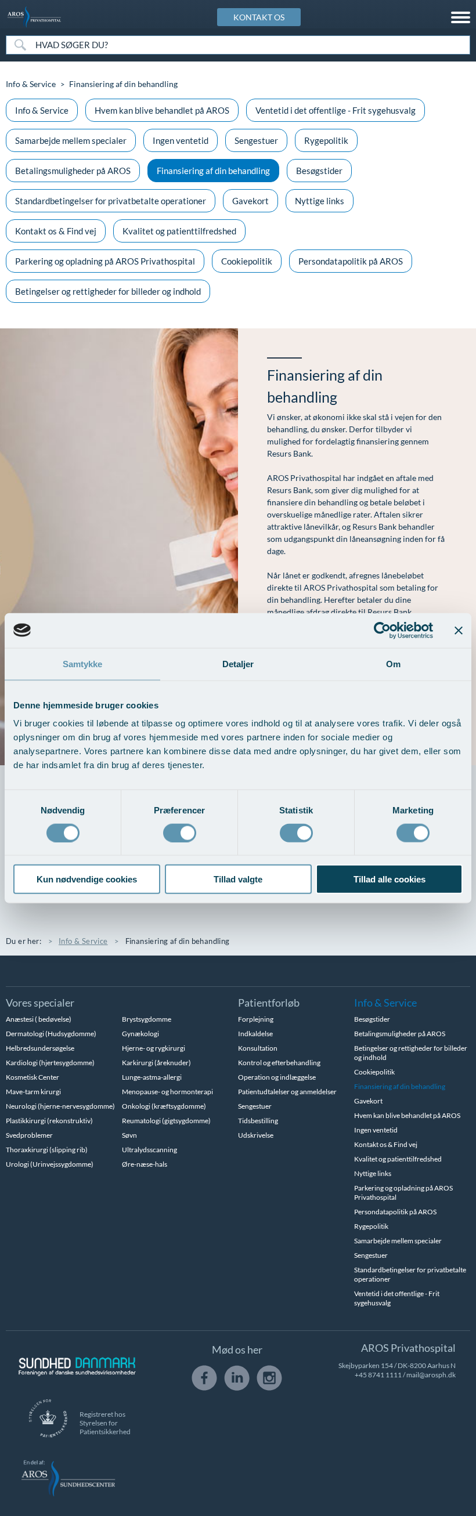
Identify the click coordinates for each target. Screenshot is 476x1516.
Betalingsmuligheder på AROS (73, 170)
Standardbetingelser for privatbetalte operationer (110, 201)
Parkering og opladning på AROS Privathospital (105, 261)
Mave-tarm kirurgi (33, 1091)
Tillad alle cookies (389, 879)
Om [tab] (393, 663)
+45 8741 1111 (378, 1374)
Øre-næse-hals (144, 1164)
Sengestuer (256, 140)
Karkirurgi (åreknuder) (156, 1062)
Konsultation (257, 1048)
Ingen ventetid (180, 140)
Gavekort (250, 201)
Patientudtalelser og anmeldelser (287, 1091)
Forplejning (255, 1019)
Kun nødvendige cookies (87, 879)
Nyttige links (319, 201)
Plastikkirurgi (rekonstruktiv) (49, 1120)
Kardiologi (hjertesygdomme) (50, 1062)
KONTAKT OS (258, 17)
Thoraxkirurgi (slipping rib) (47, 1149)
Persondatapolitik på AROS (350, 261)
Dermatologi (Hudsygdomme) (51, 1033)
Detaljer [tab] (238, 663)
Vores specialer (40, 1002)
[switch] (179, 831)
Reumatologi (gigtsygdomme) (166, 1120)
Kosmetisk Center (32, 1077)
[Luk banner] (459, 630)
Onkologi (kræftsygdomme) (164, 1106)
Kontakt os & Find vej (55, 231)
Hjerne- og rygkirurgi (153, 1048)
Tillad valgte (238, 879)
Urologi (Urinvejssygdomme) (49, 1164)
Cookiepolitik (246, 261)
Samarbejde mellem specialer (71, 140)
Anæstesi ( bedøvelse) (38, 1019)
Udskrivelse (255, 1135)
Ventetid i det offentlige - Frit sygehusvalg (335, 110)
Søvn (129, 1135)
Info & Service (31, 84)
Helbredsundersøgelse (40, 1048)
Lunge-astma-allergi (152, 1077)
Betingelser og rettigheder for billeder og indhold (108, 291)
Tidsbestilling (258, 1120)
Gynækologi (140, 1033)
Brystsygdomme (146, 1019)
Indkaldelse (255, 1033)
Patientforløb (269, 1002)
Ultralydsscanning (149, 1149)
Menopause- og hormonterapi (167, 1091)
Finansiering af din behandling (213, 170)
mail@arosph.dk (431, 1374)
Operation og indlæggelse (277, 1077)
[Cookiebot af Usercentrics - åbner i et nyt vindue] (382, 630)
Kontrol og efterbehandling (279, 1062)
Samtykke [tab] (83, 663)
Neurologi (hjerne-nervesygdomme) (60, 1106)
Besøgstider (319, 170)
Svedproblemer (29, 1135)
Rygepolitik (326, 140)
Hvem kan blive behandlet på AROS (162, 110)
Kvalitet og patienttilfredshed (179, 231)
